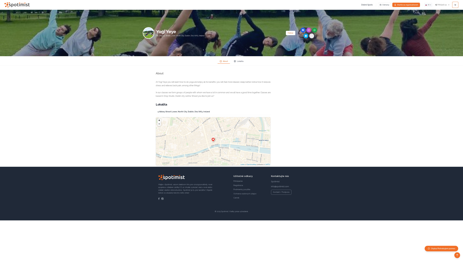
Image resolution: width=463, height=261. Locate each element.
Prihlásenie (238, 181)
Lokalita (240, 61)
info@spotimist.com (280, 186)
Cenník (236, 198)
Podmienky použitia (241, 189)
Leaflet (242, 164)
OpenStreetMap (251, 164)
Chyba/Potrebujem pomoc (443, 248)
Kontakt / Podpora (281, 192)
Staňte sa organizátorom (407, 5)
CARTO (267, 164)
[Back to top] (457, 255)
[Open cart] (455, 5)
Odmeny (385, 5)
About (225, 61)
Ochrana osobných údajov (244, 194)
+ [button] (159, 120)
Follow (290, 33)
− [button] (159, 123)
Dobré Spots (367, 5)
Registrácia (238, 185)
